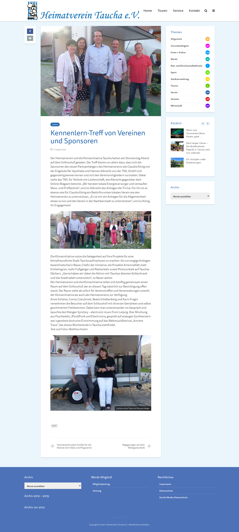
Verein (55, 124)
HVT (54, 426)
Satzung (97, 491)
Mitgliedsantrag (101, 484)
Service (178, 10)
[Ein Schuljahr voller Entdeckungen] (177, 162)
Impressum (165, 484)
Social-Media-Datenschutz (173, 497)
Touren (162, 10)
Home (148, 10)
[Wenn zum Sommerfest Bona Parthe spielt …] (177, 133)
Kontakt (194, 10)
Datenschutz (166, 491)
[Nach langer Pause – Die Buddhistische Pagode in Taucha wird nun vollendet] (177, 146)
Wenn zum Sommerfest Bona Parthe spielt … (195, 133)
